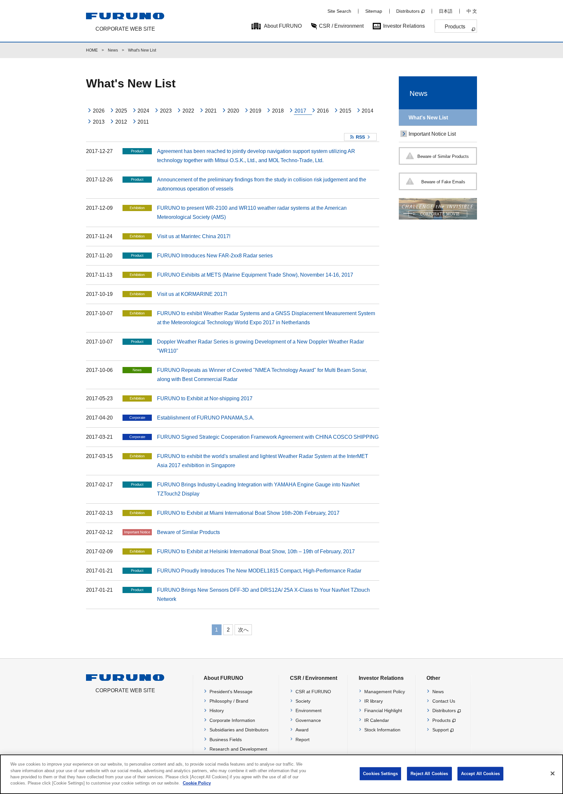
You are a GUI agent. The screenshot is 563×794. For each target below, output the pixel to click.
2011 (143, 122)
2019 (255, 111)
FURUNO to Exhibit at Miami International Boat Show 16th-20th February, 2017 (248, 513)
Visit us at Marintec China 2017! (193, 236)
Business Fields (225, 739)
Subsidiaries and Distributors (238, 729)
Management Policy (384, 691)
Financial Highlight (383, 710)
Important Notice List (432, 134)
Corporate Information (232, 720)
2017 (300, 111)
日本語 (446, 11)
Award (302, 729)
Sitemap (373, 11)
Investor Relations (404, 26)
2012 (121, 122)
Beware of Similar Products (188, 532)
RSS (360, 137)
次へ (243, 630)
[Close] (552, 773)
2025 (121, 111)
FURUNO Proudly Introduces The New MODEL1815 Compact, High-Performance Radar (259, 570)
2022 (188, 111)
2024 (143, 111)
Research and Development (238, 749)
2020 (233, 111)
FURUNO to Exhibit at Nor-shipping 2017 (205, 398)
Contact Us (443, 701)
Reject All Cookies (429, 773)
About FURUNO (283, 26)
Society (303, 701)
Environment (309, 710)
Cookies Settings (380, 773)
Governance (308, 720)
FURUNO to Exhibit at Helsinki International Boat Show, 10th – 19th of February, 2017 (256, 551)
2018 (278, 111)
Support (440, 729)
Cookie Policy (197, 783)
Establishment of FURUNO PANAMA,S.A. (205, 417)
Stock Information (382, 729)
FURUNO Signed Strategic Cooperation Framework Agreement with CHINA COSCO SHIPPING (268, 437)
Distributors (408, 11)
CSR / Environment (341, 26)
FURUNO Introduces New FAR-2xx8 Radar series (215, 255)
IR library (373, 701)
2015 (345, 111)
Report (303, 739)
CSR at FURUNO (313, 691)
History (216, 710)
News (113, 50)
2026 (99, 111)
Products (455, 26)
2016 (323, 111)
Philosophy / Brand (228, 701)
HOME (92, 50)
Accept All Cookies (480, 773)
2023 (166, 111)
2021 (211, 111)
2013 (99, 122)
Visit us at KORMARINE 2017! (192, 294)
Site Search (339, 11)
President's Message (231, 691)
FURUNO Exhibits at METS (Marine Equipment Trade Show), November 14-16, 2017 (255, 275)
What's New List (428, 117)
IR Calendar (376, 720)
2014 (367, 111)
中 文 (472, 11)
